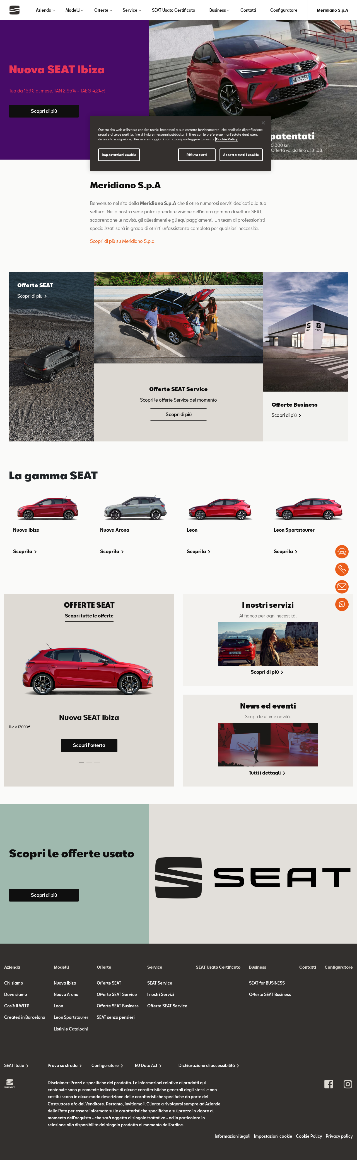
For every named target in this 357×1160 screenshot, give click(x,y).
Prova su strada (63, 1065)
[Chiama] (342, 569)
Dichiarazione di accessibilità (200, 1065)
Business (217, 10)
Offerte (101, 10)
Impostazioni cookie (119, 155)
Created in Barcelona (24, 1017)
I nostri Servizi (160, 994)
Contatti (248, 10)
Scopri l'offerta (89, 745)
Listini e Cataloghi (71, 1029)
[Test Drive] (342, 551)
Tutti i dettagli (265, 772)
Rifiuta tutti (197, 155)
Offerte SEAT (109, 983)
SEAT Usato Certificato (173, 10)
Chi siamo (13, 983)
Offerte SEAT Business (118, 1005)
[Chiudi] (263, 123)
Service (130, 10)
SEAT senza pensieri (116, 1017)
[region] (180, 143)
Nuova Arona (66, 994)
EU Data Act (146, 1065)
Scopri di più (44, 111)
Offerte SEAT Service (117, 994)
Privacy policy (339, 1136)
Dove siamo (15, 994)
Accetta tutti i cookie (241, 155)
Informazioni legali (232, 1136)
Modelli (73, 10)
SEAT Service (159, 983)
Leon (58, 1005)
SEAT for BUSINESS (267, 983)
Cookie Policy (309, 1136)
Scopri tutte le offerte (89, 615)
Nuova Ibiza (65, 983)
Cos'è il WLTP (16, 1005)
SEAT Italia (14, 1065)
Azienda (43, 10)
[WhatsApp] (342, 604)
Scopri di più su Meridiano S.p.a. (123, 241)
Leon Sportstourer (71, 1017)
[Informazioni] (342, 587)
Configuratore (284, 10)
